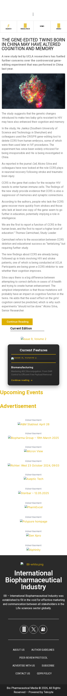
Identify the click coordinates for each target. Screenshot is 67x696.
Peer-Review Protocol (33, 657)
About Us (19, 649)
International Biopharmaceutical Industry (33, 580)
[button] (17, 321)
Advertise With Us (24, 665)
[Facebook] (24, 629)
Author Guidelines (42, 649)
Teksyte (48, 692)
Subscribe (48, 665)
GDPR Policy (44, 673)
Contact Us (22, 673)
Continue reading (20, 380)
